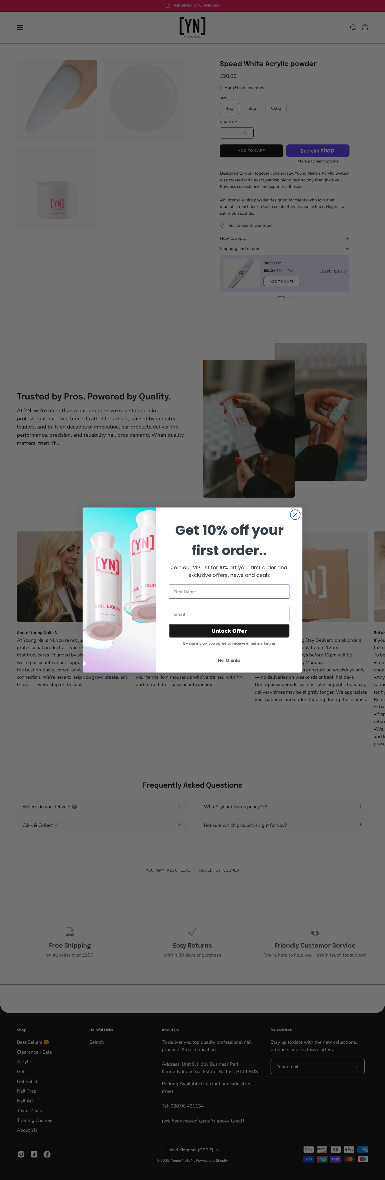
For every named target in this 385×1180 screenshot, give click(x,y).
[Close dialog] (295, 515)
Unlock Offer (229, 631)
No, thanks (229, 660)
